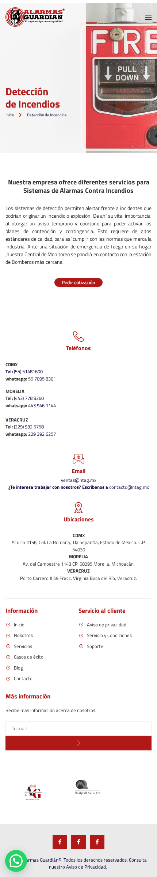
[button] (16, 861)
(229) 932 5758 (29, 426)
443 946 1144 (42, 405)
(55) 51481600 (24, 371)
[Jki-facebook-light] (60, 842)
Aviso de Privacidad (86, 866)
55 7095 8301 (42, 378)
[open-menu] (146, 18)
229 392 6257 (42, 434)
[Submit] (78, 743)
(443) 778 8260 (29, 398)
